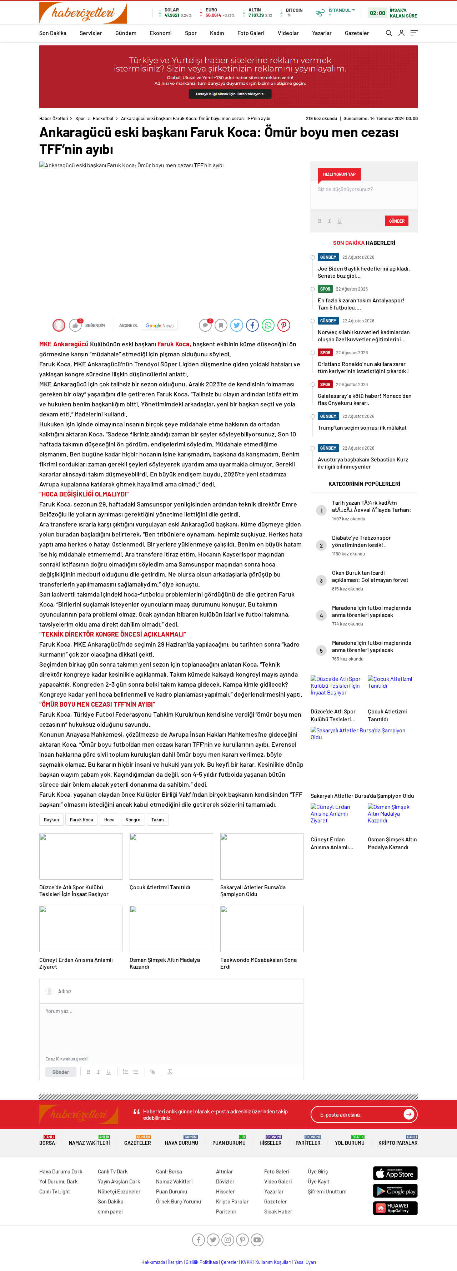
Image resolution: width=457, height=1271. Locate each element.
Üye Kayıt (319, 1181)
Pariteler (308, 1140)
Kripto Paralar (398, 1140)
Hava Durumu (181, 1140)
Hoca (109, 819)
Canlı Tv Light (54, 1191)
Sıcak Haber (278, 1211)
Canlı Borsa (169, 1171)
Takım (157, 819)
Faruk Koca (81, 819)
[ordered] (126, 1072)
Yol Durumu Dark (58, 1181)
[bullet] (136, 1072)
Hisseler (271, 1140)
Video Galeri (278, 1181)
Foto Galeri (251, 32)
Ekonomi (161, 32)
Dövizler (225, 1181)
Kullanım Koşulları (273, 1262)
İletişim (175, 1262)
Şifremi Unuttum (327, 1191)
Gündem (125, 32)
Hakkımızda (153, 1262)
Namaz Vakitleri (89, 1140)
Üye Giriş (318, 1171)
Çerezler (229, 1262)
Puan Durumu (229, 1140)
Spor (191, 32)
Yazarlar (322, 32)
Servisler (91, 32)
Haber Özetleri (53, 118)
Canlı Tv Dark (113, 1171)
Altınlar (224, 1171)
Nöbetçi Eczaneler (119, 1191)
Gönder (60, 1072)
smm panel (110, 1211)
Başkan (51, 819)
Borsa (47, 1140)
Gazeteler (357, 32)
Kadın (217, 32)
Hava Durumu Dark (60, 1171)
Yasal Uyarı (305, 1262)
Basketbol (103, 118)
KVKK (246, 1262)
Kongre (133, 819)
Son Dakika (52, 32)
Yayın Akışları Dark (119, 1181)
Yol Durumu (350, 1140)
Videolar (288, 32)
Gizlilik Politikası (202, 1262)
